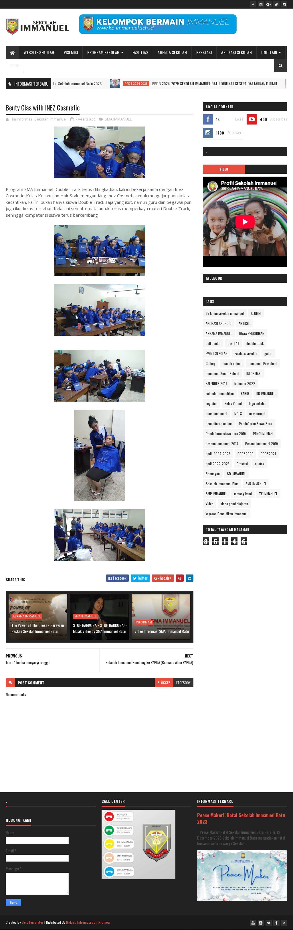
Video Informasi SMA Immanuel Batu (161, 631)
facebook (183, 682)
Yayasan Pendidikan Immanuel (227, 513)
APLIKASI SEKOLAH (236, 52)
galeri (268, 353)
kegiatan (211, 403)
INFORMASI (144, 622)
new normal (257, 413)
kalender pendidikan (220, 393)
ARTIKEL (244, 323)
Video (209, 503)
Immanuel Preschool (263, 363)
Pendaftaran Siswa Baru (255, 423)
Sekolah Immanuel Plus (222, 483)
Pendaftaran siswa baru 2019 (226, 433)
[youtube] (253, 923)
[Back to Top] (284, 923)
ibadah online (232, 363)
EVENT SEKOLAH (216, 353)
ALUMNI (256, 313)
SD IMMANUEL (236, 473)
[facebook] (253, 4)
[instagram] (261, 4)
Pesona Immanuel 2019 (261, 443)
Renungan (213, 473)
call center (213, 343)
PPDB (14, 65)
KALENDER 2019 (216, 383)
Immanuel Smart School (222, 373)
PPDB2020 (245, 453)
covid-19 (233, 343)
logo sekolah (257, 403)
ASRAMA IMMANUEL (27, 616)
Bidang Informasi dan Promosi (88, 922)
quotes (259, 463)
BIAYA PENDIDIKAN (251, 333)
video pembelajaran (234, 503)
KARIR (245, 393)
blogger (164, 682)
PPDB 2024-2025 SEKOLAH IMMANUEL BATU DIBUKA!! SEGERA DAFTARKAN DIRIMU (195, 83)
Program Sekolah (103, 52)
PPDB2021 (268, 453)
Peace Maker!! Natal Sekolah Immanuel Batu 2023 (241, 818)
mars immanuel (216, 413)
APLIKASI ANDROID (218, 323)
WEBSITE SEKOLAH (39, 52)
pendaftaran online (219, 423)
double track (255, 343)
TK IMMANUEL (268, 493)
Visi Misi (71, 52)
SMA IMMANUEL (118, 119)
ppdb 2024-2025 (117, 84)
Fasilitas (140, 52)
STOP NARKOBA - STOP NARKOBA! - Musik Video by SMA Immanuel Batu (100, 628)
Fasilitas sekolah (246, 353)
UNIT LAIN (269, 52)
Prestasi (204, 52)
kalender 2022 (244, 383)
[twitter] (276, 4)
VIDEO (223, 169)
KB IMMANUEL (265, 393)
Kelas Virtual (233, 403)
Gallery (210, 363)
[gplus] (269, 4)
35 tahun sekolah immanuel (225, 313)
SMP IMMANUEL (216, 493)
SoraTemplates (32, 922)
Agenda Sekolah (172, 52)
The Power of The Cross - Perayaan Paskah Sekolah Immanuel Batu (37, 628)
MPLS (238, 413)
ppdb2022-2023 (217, 463)
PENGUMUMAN (263, 433)
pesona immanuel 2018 (222, 443)
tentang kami (243, 493)
